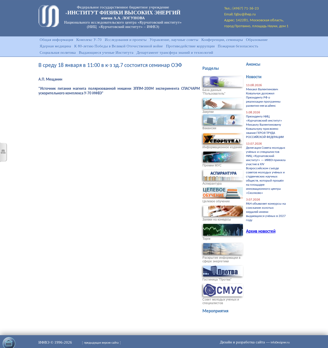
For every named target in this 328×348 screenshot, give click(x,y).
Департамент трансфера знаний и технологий (175, 53)
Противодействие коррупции (190, 46)
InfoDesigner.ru (280, 342)
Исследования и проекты (126, 40)
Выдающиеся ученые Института (106, 53)
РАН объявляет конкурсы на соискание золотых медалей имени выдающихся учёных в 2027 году (266, 212)
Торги (206, 239)
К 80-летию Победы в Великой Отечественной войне (118, 46)
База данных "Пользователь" (213, 91)
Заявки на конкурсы (216, 219)
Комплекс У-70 (89, 40)
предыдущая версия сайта (101, 342)
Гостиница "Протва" (216, 279)
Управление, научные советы (174, 40)
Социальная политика (58, 53)
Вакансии (209, 128)
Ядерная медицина (55, 46)
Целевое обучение (216, 201)
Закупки (208, 112)
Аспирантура (212, 183)
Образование (257, 40)
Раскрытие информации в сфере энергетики (221, 259)
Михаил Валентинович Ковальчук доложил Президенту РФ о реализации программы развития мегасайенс (263, 97)
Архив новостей (260, 231)
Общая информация (56, 40)
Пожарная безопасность (238, 46)
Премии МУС (212, 165)
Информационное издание (222, 147)
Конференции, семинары (222, 40)
